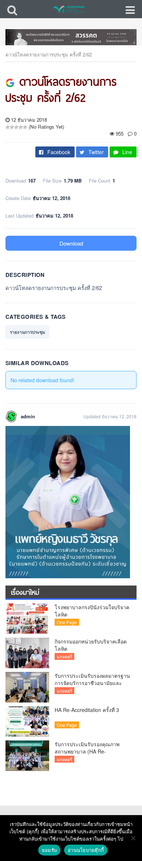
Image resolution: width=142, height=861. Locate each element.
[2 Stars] (12, 127)
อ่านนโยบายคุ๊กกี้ (86, 850)
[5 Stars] (25, 127)
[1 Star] (7, 127)
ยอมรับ (49, 850)
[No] (133, 838)
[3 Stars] (16, 127)
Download (71, 243)
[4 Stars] (21, 127)
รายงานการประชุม (27, 332)
